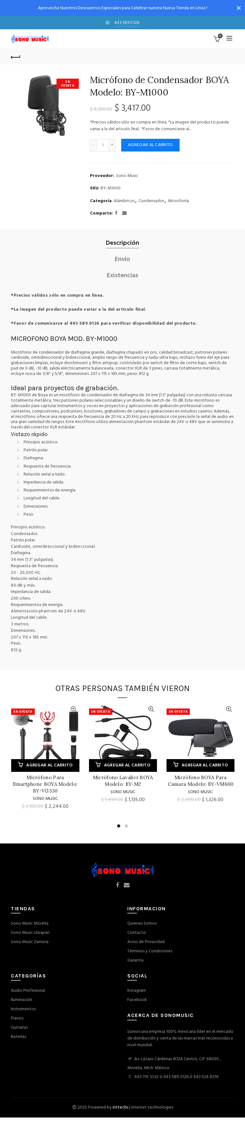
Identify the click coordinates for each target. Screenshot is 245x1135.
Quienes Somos (142, 923)
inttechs (120, 1107)
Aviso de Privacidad (146, 942)
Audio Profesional (28, 990)
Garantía (135, 960)
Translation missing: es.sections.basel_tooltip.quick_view (65, 709)
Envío (122, 259)
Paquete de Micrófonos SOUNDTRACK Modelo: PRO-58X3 (36, 784)
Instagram (136, 990)
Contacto (136, 932)
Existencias (122, 276)
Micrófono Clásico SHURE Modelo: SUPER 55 (114, 780)
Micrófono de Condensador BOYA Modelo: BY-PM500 (192, 780)
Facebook (137, 1000)
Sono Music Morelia (29, 923)
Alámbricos (124, 201)
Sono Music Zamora (29, 942)
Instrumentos (23, 1009)
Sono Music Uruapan (30, 932)
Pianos (17, 1018)
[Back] (16, 56)
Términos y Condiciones (149, 951)
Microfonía (178, 201)
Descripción (122, 243)
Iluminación (21, 1000)
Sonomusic (114, 792)
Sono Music (127, 176)
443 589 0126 (126, 22)
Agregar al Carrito (150, 145)
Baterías (18, 1036)
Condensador (151, 201)
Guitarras (19, 1027)
